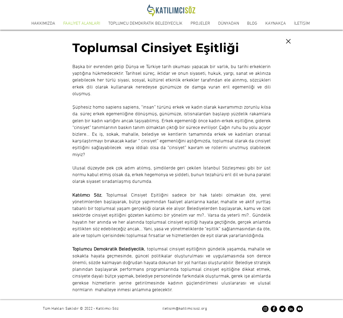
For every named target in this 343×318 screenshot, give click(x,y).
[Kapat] (288, 41)
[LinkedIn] (291, 309)
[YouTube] (299, 309)
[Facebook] (274, 309)
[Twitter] (282, 309)
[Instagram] (265, 309)
